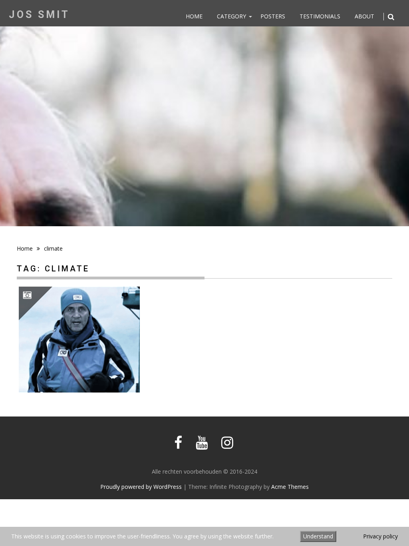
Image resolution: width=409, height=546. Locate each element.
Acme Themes (290, 486)
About (364, 16)
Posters (272, 16)
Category (231, 16)
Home (194, 16)
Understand (318, 536)
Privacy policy (380, 536)
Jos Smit (39, 14)
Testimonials (320, 16)
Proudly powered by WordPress (141, 486)
